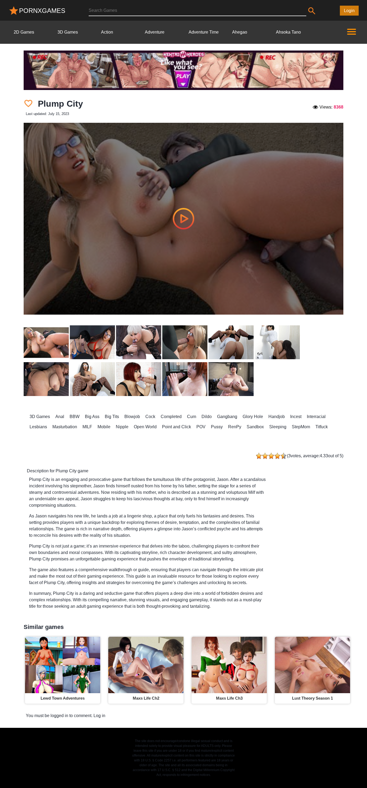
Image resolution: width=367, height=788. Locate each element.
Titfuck (321, 426)
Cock (150, 416)
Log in (99, 715)
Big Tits (112, 416)
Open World (145, 426)
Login (349, 10)
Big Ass (92, 416)
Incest (295, 416)
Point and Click (176, 426)
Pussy (217, 426)
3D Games (67, 32)
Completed (171, 416)
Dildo (207, 416)
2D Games (24, 32)
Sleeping (277, 426)
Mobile (104, 426)
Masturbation (64, 426)
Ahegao (239, 32)
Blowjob (132, 416)
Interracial (316, 416)
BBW (75, 416)
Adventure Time (204, 32)
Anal (59, 416)
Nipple (122, 426)
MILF (87, 426)
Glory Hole (253, 416)
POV (201, 426)
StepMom (301, 426)
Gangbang (227, 416)
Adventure (154, 32)
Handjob (276, 416)
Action (107, 32)
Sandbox (255, 426)
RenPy (234, 426)
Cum (191, 416)
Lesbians (38, 426)
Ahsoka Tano (288, 32)
